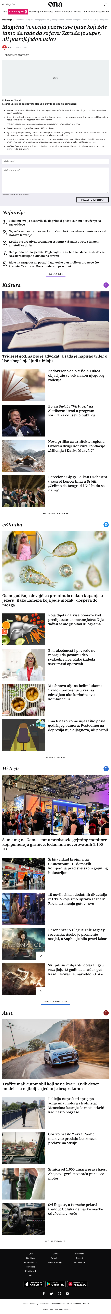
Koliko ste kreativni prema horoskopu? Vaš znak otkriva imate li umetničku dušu (50, 243)
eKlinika (12, 524)
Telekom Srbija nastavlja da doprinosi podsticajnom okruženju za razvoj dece (51, 222)
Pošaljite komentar (92, 200)
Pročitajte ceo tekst (15, 55)
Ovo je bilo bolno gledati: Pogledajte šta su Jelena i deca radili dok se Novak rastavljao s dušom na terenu (53, 254)
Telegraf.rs (10, 4)
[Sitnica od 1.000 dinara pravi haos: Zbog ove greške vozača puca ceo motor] (23, 1184)
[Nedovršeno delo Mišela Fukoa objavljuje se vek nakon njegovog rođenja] (23, 385)
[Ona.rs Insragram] (59, 1293)
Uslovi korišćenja (57, 1303)
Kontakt (86, 1303)
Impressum (44, 1303)
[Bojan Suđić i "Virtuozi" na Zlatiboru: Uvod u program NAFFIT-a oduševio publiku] (23, 421)
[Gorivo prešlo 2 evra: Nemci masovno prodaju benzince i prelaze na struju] (23, 1148)
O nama (25, 1303)
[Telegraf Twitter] (51, 1293)
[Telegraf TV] (67, 1293)
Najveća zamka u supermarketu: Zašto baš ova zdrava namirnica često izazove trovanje (55, 233)
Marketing (34, 1303)
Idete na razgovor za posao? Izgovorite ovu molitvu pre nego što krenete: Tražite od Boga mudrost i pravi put (50, 264)
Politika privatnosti (73, 1303)
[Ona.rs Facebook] (44, 1293)
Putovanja (7, 19)
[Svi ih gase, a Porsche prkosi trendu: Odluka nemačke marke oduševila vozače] (23, 1219)
